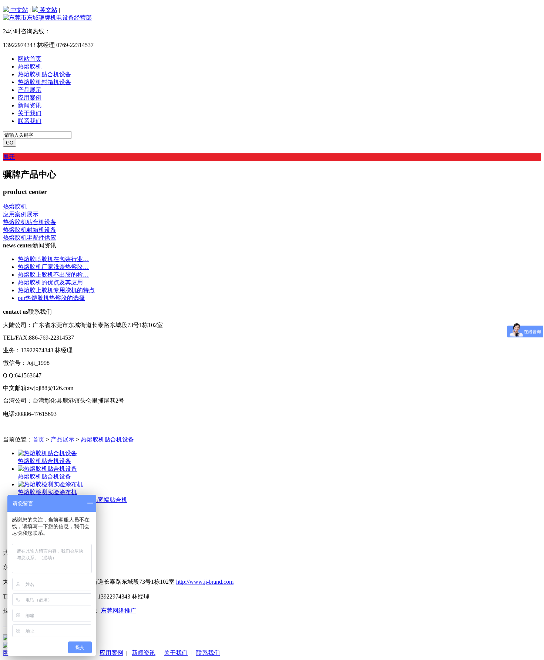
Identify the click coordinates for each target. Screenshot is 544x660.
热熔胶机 (29, 66)
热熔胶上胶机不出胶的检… (53, 274)
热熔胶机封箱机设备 (44, 82)
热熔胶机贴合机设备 (44, 74)
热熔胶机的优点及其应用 (50, 282)
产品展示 (29, 90)
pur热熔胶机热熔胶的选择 (51, 298)
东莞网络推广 (117, 610)
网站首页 (29, 59)
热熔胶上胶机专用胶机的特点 (56, 290)
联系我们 (29, 121)
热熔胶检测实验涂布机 (47, 492)
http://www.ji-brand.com (205, 582)
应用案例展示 (20, 214)
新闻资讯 (29, 105)
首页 (38, 439)
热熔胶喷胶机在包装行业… (53, 259)
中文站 (18, 10)
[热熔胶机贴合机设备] (47, 453)
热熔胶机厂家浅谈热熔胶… (53, 267)
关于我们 (29, 113)
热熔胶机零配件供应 (29, 237)
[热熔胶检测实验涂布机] (50, 484)
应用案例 (29, 97)
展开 (9, 157)
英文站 (47, 10)
